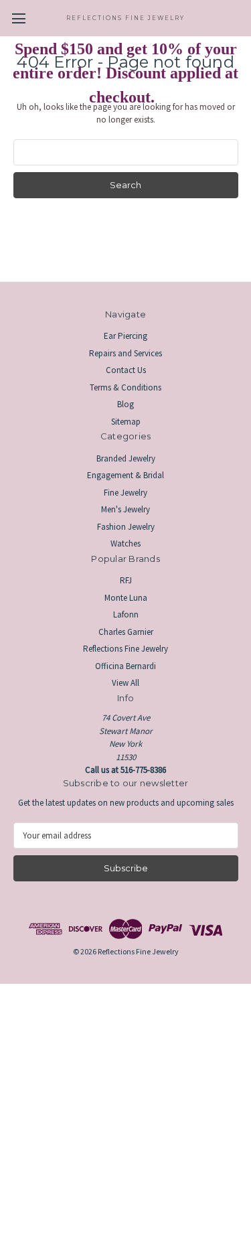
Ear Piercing (125, 336)
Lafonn (126, 614)
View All (125, 682)
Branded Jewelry (125, 458)
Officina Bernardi (125, 666)
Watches (125, 543)
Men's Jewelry (125, 509)
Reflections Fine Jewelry (125, 648)
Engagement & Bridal (125, 475)
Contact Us (126, 370)
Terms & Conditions (125, 387)
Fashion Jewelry (126, 526)
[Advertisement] (125, 1109)
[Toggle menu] (18, 18)
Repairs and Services (125, 353)
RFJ (126, 580)
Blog (125, 404)
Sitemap (126, 421)
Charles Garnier (125, 632)
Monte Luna (125, 597)
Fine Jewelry (125, 492)
